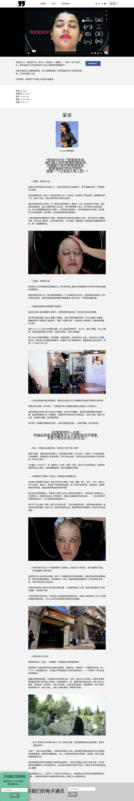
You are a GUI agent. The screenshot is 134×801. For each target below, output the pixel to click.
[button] (26, 774)
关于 (54, 4)
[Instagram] (102, 3)
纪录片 (43, 4)
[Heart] (96, 3)
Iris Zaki (23, 91)
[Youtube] (105, 3)
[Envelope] (99, 3)
